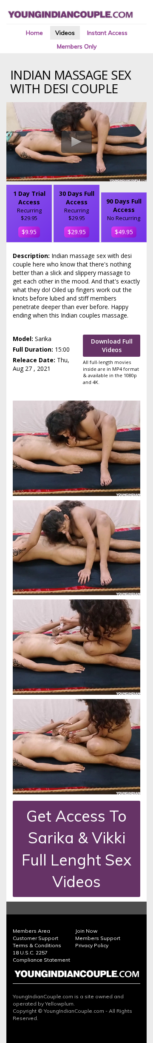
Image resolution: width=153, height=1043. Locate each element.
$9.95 (29, 232)
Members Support (97, 938)
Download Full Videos (112, 345)
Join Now (86, 931)
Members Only (76, 46)
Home (34, 33)
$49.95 (124, 232)
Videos (65, 33)
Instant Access (107, 33)
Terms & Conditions (37, 945)
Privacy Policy (91, 945)
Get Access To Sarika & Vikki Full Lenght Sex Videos (76, 848)
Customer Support (35, 938)
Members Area (31, 931)
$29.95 (77, 232)
